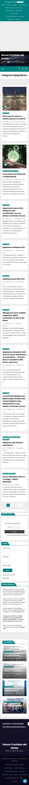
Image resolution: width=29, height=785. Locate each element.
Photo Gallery (10, 19)
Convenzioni (14, 781)
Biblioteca (5, 473)
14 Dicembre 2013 (9, 365)
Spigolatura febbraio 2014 (13, 247)
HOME (3, 5)
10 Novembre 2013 (9, 409)
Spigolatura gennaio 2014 (13, 279)
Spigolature (6, 113)
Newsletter (17, 19)
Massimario (22, 771)
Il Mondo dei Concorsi (19, 768)
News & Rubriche (16, 437)
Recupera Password (9, 575)
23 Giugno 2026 (10, 658)
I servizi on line (13, 13)
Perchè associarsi (10, 10)
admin (17, 484)
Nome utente (6, 548)
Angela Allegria (20, 121)
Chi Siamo (8, 5)
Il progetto (14, 5)
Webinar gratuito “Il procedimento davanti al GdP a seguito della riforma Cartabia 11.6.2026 (14, 610)
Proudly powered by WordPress (8, 758)
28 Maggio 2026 (10, 673)
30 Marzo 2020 (8, 179)
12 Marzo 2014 (8, 218)
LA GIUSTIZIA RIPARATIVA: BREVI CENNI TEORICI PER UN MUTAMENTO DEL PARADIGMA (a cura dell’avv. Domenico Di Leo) (13, 401)
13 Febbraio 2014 (9, 250)
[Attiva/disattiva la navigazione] (26, 68)
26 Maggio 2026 (10, 708)
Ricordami (8, 565)
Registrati (6, 578)
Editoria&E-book (23, 774)
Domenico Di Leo (20, 218)
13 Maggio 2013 (8, 484)
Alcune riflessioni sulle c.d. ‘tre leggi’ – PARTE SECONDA (13, 479)
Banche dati (5, 774)
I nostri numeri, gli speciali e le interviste (14, 764)
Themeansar (14, 760)
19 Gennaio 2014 (9, 323)
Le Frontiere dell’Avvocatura (11, 771)
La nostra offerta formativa (11, 778)
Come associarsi (19, 7)
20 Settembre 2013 (9, 448)
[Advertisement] (14, 36)
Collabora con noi (9, 7)
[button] (19, 69)
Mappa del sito (18, 10)
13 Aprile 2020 (8, 121)
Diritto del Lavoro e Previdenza (12, 701)
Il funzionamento (22, 5)
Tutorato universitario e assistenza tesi (15, 16)
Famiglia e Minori (7, 437)
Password (6, 556)
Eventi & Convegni (9, 651)
